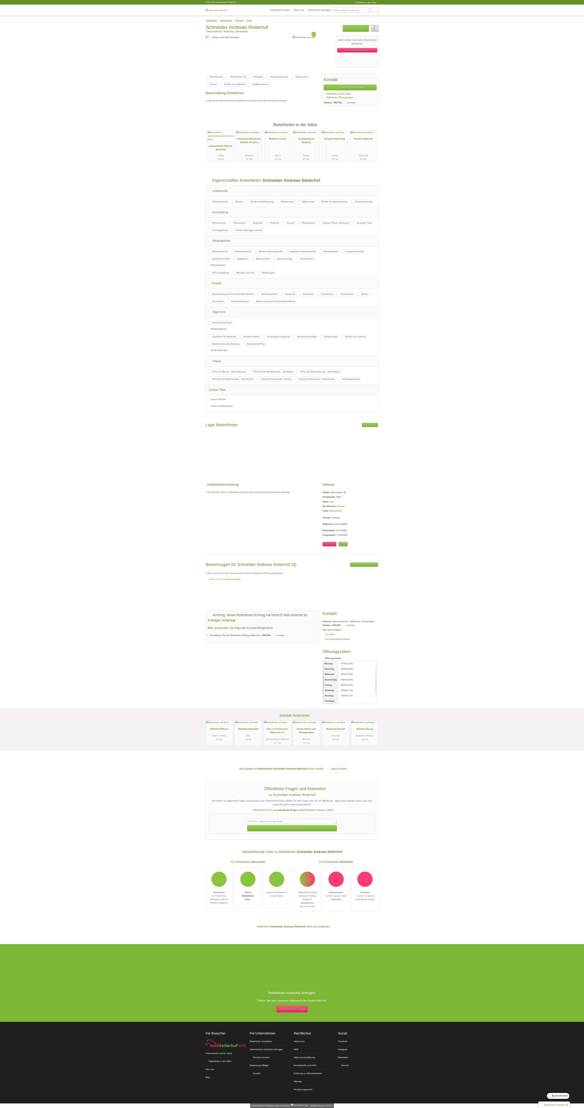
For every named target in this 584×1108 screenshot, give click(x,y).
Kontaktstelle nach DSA (305, 1065)
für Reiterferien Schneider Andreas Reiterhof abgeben (219, 897)
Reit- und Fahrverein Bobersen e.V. (277, 731)
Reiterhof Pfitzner (219, 729)
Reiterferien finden (280, 10)
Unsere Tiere (217, 389)
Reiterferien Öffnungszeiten (339, 97)
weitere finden (248, 896)
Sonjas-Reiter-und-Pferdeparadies (306, 731)
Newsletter (343, 1057)
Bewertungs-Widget (259, 1065)
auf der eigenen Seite (336, 896)
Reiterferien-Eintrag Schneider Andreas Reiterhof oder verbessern (307, 899)
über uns (210, 1069)
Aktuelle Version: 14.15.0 (321, 1106)
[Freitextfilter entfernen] (370, 10)
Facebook (343, 1041)
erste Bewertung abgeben (358, 50)
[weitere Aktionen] (375, 28)
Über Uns (299, 10)
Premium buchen (260, 1057)
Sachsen (341, 506)
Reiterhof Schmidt (335, 729)
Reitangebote (221, 240)
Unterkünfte (220, 190)
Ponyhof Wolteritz (363, 139)
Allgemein (218, 311)
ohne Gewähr (316, 768)
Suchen (376, 10)
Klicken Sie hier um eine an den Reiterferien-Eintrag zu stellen (293, 810)
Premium (372, 127)
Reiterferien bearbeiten (261, 1041)
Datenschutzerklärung (304, 1057)
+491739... (338, 102)
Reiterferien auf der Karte (338, 94)
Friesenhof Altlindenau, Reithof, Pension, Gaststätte (249, 141)
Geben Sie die (224, 579)
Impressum (299, 1041)
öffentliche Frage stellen (293, 828)
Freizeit (216, 283)
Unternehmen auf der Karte (219, 1053)
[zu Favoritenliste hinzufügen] (209, 39)
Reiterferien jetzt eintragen (293, 1009)
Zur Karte (329, 634)
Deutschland (335, 511)
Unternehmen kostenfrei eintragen (266, 1049)
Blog (208, 1077)
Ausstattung (220, 212)
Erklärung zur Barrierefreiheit (308, 1073)
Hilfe (374, 2)
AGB (296, 1049)
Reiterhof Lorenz (277, 139)
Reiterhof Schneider (248, 729)
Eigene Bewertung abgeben (365, 565)
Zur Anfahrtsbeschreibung (337, 639)
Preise (216, 361)
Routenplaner (371, 425)
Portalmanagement (303, 1089)
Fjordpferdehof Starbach (306, 140)
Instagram (343, 1049)
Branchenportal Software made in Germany (270, 1106)
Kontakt (343, 544)
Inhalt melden (338, 768)
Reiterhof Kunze (364, 729)
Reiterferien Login (363, 2)
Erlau (331, 501)
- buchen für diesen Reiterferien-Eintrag (365, 896)
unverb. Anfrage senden (355, 28)
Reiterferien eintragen (319, 10)
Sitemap (298, 1081)
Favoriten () (556, 1105)
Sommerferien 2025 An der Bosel (220, 148)
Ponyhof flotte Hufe (335, 139)
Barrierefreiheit (559, 1095)
